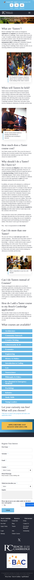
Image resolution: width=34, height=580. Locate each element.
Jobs (13, 531)
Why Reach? (4, 520)
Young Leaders (11, 402)
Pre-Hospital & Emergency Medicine (15, 382)
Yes (5, 505)
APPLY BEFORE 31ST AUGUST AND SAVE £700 (17, 426)
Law (7, 368)
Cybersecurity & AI (13, 345)
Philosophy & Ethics (13, 377)
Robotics (8, 393)
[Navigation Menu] (29, 12)
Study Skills (9, 397)
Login (2, 531)
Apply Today (4, 526)
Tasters (14, 526)
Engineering (10, 354)
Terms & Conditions (16, 576)
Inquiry (4, 490)
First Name (5, 447)
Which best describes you (9, 483)
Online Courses (16, 533)
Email (4, 460)
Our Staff (3, 523)
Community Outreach (13, 335)
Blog (13, 523)
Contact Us (26, 523)
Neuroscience (10, 372)
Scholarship (26, 531)
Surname (5, 453)
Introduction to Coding (14, 363)
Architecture (10, 331)
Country (5, 467)
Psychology (9, 388)
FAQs (24, 520)
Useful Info (15, 520)
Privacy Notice (8, 576)
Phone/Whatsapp (6, 473)
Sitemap (3, 533)
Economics (9, 349)
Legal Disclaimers (25, 576)
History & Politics (12, 358)
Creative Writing (11, 340)
